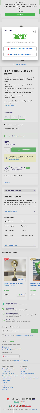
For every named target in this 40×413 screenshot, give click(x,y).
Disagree (20, 11)
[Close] (34, 31)
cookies (16, 4)
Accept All (20, 14)
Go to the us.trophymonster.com (21, 54)
